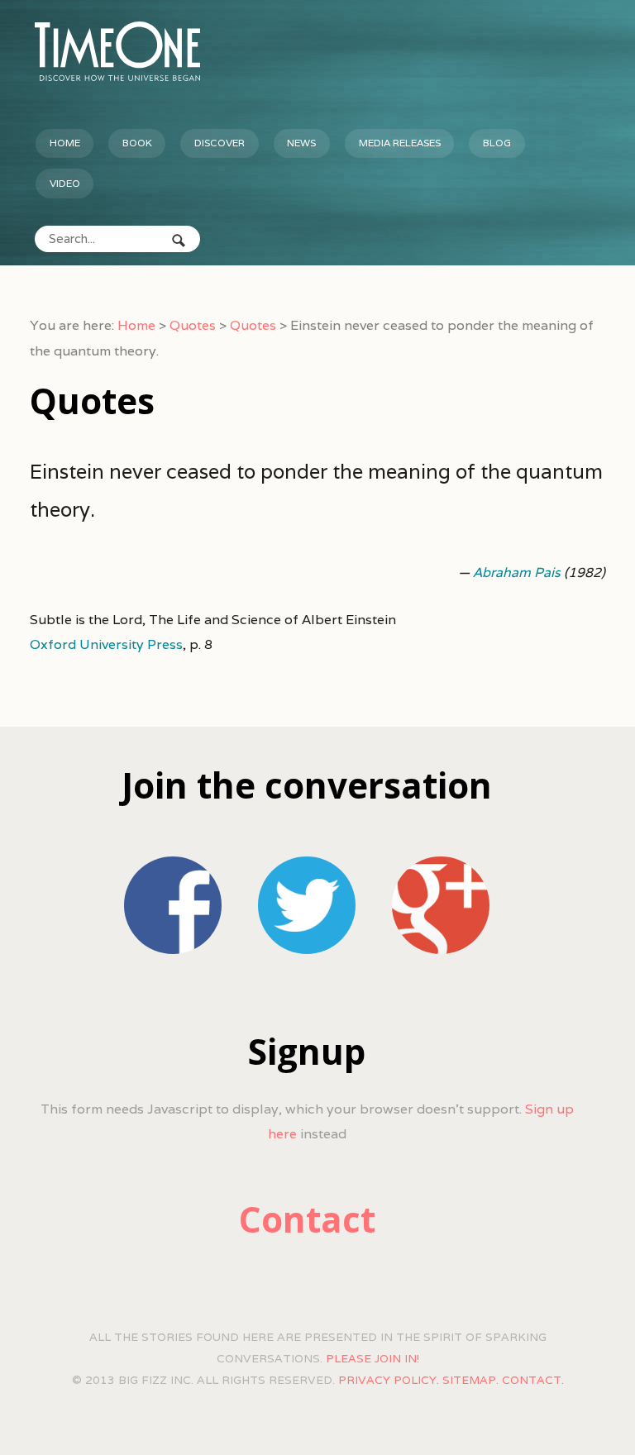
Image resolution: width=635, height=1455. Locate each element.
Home (65, 142)
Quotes (192, 325)
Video (65, 183)
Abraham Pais (517, 572)
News (301, 142)
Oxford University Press (106, 644)
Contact (307, 1219)
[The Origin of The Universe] (117, 51)
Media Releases (400, 142)
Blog (497, 142)
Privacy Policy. (388, 1379)
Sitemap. (470, 1379)
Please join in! (372, 1358)
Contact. (533, 1379)
